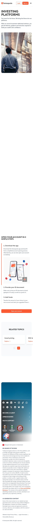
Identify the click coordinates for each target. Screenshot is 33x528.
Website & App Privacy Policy (10, 514)
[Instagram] (19, 403)
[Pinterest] (23, 407)
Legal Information (23, 514)
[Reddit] (15, 407)
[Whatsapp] (27, 403)
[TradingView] (15, 403)
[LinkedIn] (11, 403)
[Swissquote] (6, 3)
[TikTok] (23, 403)
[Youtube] (7, 403)
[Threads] (3, 407)
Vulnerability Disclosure (8, 517)
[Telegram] (7, 407)
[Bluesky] (19, 407)
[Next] (18, 348)
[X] (11, 407)
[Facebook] (3, 403)
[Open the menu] (31, 3)
